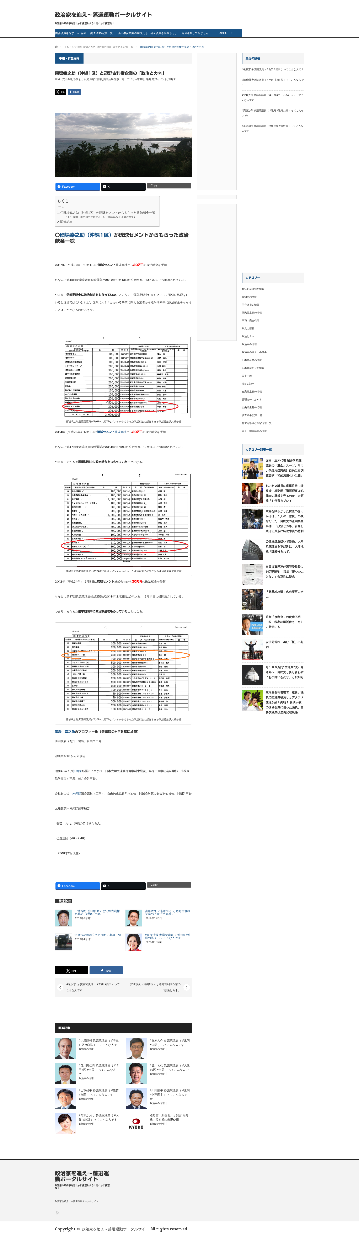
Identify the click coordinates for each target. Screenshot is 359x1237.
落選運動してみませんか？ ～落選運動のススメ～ (195, 34)
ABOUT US (226, 33)
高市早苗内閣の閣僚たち (133, 33)
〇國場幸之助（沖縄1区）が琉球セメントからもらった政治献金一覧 (107, 212)
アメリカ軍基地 (136, 79)
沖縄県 (77, 771)
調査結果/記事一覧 (101, 33)
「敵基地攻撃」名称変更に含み (285, 594)
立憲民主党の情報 (252, 391)
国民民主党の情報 (252, 312)
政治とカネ (80, 79)
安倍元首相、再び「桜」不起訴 (285, 644)
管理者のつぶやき (252, 399)
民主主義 (247, 375)
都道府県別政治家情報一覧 (257, 423)
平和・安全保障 (63, 79)
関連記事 (66, 222)
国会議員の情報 (250, 304)
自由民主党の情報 (252, 407)
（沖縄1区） (87, 234)
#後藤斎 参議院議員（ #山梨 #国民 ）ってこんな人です (273, 69)
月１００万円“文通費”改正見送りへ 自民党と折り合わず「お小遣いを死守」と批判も (285, 672)
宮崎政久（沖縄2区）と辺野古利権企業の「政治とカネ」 (167, 912)
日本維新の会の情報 (253, 367)
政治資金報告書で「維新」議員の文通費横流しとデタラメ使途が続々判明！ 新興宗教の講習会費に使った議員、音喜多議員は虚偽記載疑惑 (285, 702)
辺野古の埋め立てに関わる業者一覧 (98, 935)
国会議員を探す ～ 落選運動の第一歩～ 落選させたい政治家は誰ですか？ (70, 34)
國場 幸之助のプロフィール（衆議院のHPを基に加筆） (104, 217)
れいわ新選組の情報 (253, 289)
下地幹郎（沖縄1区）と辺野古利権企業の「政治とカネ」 (97, 912)
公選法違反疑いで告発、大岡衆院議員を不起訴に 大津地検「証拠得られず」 (285, 546)
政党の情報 (248, 328)
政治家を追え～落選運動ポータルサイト (103, 14)
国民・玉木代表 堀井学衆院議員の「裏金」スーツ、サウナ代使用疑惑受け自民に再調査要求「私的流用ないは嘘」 (285, 468)
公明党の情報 (249, 296)
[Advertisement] (216, 122)
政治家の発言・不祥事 (254, 352)
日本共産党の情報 (252, 360)
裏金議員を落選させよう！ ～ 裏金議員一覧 (164, 34)
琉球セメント (159, 79)
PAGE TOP (347, 1195)
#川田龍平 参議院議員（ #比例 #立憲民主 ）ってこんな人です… (170, 1095)
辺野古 (172, 79)
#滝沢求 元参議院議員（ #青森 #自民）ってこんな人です (93, 987)
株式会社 (111, 432)
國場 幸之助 (65, 731)
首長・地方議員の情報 (254, 431)
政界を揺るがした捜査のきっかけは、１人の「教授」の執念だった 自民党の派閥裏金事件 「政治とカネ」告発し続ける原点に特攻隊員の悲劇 (285, 521)
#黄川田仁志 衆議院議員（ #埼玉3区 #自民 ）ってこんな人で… (99, 1070)
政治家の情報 (94, 79)
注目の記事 (248, 383)
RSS (57, 1212)
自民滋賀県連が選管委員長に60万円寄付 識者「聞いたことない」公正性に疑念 (285, 571)
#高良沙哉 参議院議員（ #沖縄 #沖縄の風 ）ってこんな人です (167, 936)
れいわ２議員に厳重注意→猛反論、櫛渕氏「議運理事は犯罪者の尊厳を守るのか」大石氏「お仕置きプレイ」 (285, 493)
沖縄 (148, 79)
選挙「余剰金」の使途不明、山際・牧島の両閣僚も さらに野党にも (285, 621)
